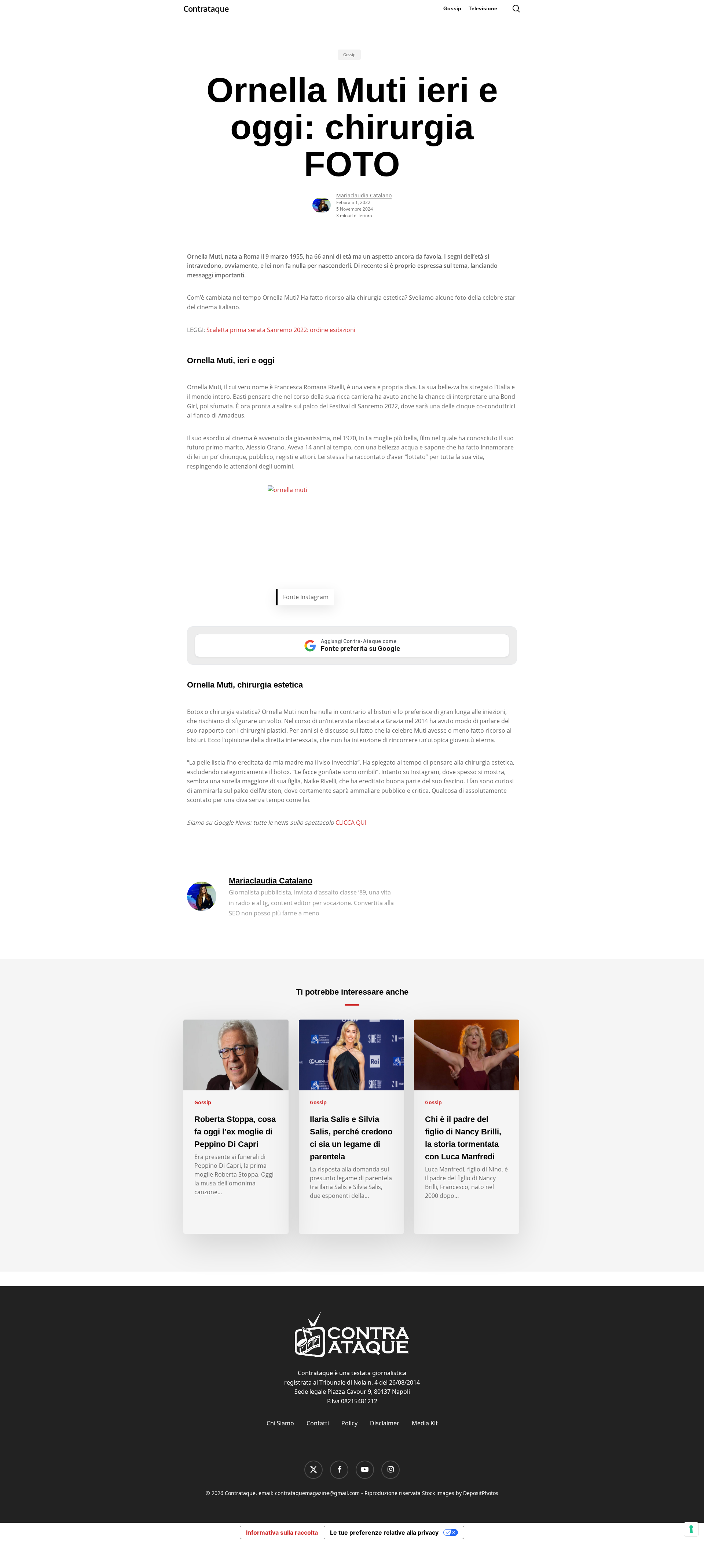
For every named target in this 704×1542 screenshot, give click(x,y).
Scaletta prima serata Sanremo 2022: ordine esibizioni (280, 330)
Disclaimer (384, 1423)
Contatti (318, 1423)
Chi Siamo (280, 1423)
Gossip (349, 54)
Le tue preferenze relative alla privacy (384, 1532)
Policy (349, 1423)
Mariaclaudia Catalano (364, 195)
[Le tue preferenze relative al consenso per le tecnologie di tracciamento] (691, 1529)
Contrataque (206, 8)
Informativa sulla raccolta (282, 1532)
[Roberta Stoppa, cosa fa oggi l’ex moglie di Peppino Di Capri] (236, 1127)
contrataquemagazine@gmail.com (317, 1493)
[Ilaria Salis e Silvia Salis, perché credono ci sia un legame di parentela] (351, 1127)
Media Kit (425, 1423)
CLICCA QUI (351, 823)
